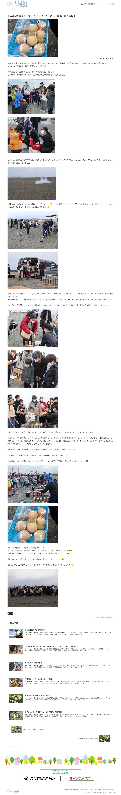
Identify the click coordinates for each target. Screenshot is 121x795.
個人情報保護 (74, 789)
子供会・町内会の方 (108, 789)
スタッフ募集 (97, 789)
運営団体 (66, 789)
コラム (11, 613)
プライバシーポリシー (86, 789)
